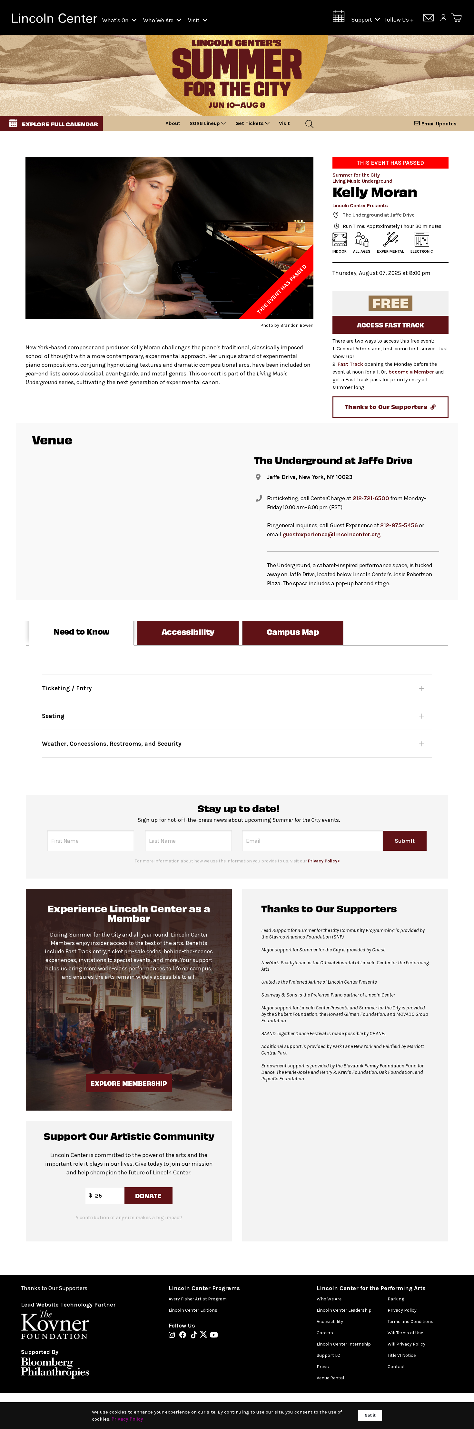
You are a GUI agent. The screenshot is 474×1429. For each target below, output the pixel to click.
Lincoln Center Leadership (344, 1310)
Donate (148, 1195)
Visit (194, 20)
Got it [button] (370, 1415)
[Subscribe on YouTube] (214, 1335)
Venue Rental (330, 1378)
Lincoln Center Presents (360, 205)
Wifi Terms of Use (405, 1333)
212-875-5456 (399, 525)
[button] (51, 123)
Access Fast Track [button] (390, 325)
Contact (396, 1366)
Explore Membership (129, 1083)
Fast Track (350, 364)
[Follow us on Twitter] (205, 1335)
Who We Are (159, 20)
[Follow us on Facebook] (184, 1335)
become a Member (411, 372)
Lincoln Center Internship (344, 1344)
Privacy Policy (402, 1310)
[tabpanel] (237, 710)
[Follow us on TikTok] (195, 1335)
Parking (396, 1299)
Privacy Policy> (324, 861)
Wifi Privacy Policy (406, 1344)
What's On (116, 20)
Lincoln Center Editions (193, 1310)
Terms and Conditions (410, 1321)
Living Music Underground (362, 181)
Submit (404, 841)
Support (362, 19)
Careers (325, 1333)
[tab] (81, 633)
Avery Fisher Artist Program (198, 1299)
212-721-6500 (371, 498)
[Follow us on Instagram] (173, 1335)
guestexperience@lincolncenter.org (331, 534)
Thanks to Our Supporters (54, 1288)
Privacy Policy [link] (127, 1419)
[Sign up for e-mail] (428, 19)
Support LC (328, 1355)
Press (323, 1366)
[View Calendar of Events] (338, 18)
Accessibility (330, 1321)
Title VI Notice (402, 1355)
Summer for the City (356, 175)
